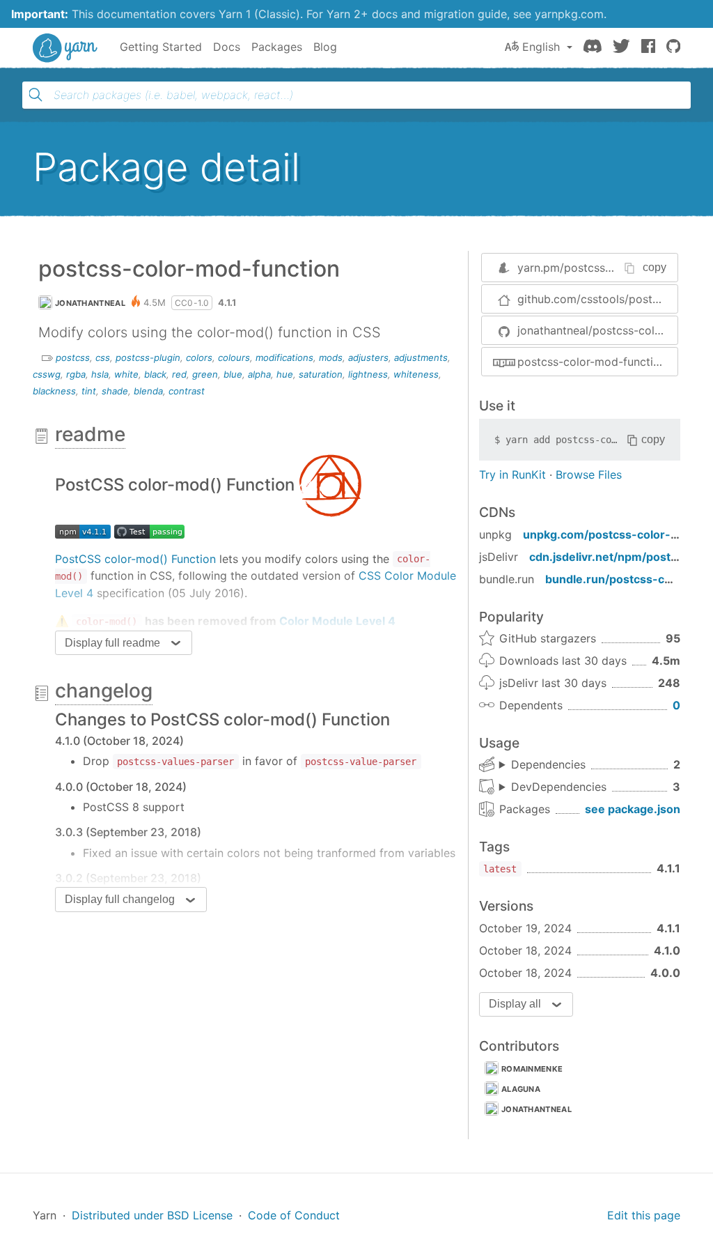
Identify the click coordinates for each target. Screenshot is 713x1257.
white (126, 374)
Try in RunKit (512, 474)
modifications (284, 357)
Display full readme (112, 643)
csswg (47, 374)
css (102, 357)
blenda (148, 390)
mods (331, 357)
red (179, 374)
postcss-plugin (148, 357)
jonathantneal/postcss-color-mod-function (597, 330)
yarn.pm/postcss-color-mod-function (615, 268)
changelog (103, 690)
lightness (368, 374)
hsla (100, 374)
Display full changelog (120, 899)
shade (115, 390)
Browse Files (589, 474)
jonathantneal (90, 303)
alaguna (520, 1089)
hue (284, 374)
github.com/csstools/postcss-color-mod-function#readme (597, 299)
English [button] (541, 47)
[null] (330, 484)
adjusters (368, 357)
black (155, 374)
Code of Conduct (294, 1215)
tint (88, 390)
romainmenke (532, 1069)
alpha (259, 374)
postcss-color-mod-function (591, 362)
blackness (54, 390)
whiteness (416, 374)
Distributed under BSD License (152, 1215)
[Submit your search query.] (35, 95)
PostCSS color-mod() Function (135, 559)
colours (234, 357)
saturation (321, 374)
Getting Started (161, 47)
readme (90, 434)
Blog (325, 47)
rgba (76, 374)
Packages (276, 47)
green (205, 374)
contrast (187, 390)
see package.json (632, 809)
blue (233, 374)
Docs (226, 47)
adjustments (421, 357)
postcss (73, 357)
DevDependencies (558, 787)
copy (654, 267)
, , (552, 787)
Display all (515, 1004)
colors (199, 357)
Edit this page (643, 1215)
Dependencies (548, 764)
